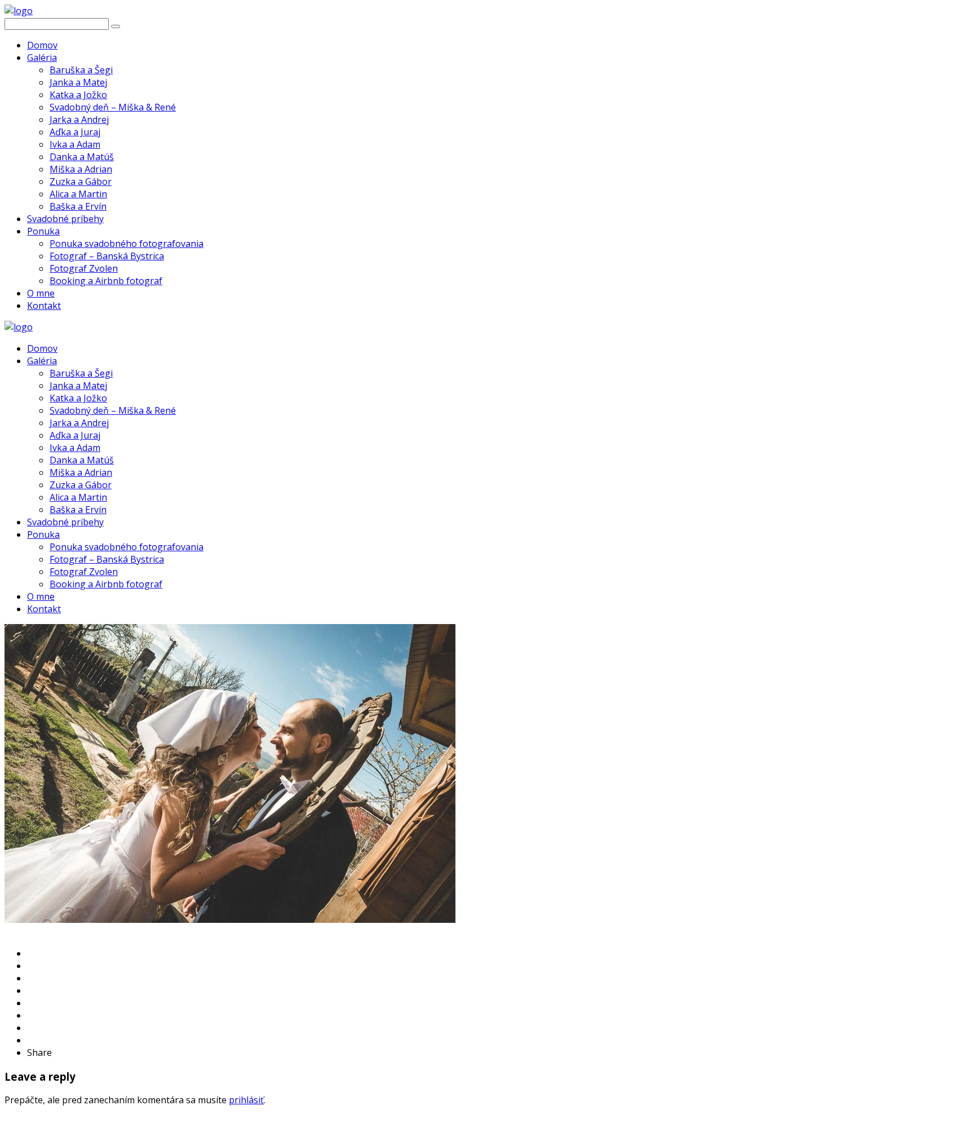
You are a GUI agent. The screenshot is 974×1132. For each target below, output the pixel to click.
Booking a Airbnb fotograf (106, 281)
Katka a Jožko (78, 95)
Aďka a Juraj (75, 132)
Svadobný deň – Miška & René (113, 107)
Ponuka (43, 231)
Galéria (42, 57)
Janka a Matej (78, 82)
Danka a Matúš (82, 157)
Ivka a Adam (75, 144)
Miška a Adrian (81, 169)
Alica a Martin (78, 194)
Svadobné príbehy (65, 219)
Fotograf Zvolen (84, 268)
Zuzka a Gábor (81, 181)
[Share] (30, 953)
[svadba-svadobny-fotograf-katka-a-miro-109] (230, 919)
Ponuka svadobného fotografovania (126, 243)
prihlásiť (246, 1100)
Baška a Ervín (78, 206)
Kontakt (44, 305)
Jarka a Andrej (79, 119)
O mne (41, 293)
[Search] (115, 26)
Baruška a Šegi (81, 70)
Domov (42, 45)
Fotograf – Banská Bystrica (107, 256)
